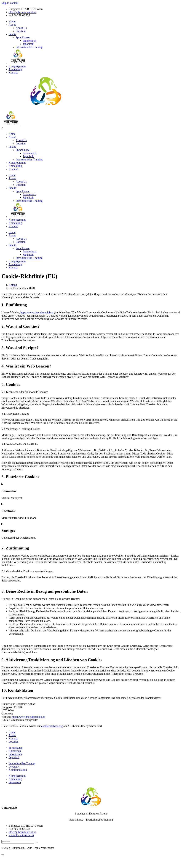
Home (12, 21)
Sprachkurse (23, 37)
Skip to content (9, 2)
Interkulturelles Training (29, 47)
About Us (21, 27)
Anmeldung (15, 69)
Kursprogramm (17, 66)
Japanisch (28, 43)
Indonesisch (29, 40)
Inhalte (12, 34)
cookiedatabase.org (52, 726)
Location (21, 31)
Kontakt (13, 72)
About (12, 24)
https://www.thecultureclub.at (36, 312)
